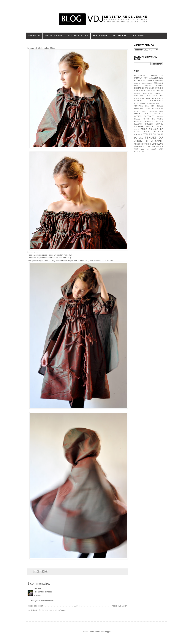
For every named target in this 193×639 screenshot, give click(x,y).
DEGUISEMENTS (155, 98)
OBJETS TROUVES (153, 114)
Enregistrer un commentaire (42, 601)
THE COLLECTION (141, 144)
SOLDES (149, 124)
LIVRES (137, 111)
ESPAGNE (138, 101)
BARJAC (137, 83)
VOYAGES (139, 151)
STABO (136, 129)
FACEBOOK (119, 35)
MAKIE (144, 111)
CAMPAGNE (147, 93)
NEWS (137, 113)
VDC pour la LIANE (145, 149)
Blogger (107, 632)
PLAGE (137, 119)
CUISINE (138, 98)
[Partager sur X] (40, 571)
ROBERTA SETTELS (154, 121)
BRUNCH (159, 88)
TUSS (148, 146)
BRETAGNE (139, 88)
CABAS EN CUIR (141, 91)
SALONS (138, 124)
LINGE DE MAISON (153, 108)
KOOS (149, 103)
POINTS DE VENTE (153, 119)
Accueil (77, 606)
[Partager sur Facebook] (43, 571)
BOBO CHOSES (142, 86)
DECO (145, 98)
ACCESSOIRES (140, 75)
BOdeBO (159, 86)
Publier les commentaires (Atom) (52, 610)
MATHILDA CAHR (156, 111)
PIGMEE (160, 116)
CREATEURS (157, 96)
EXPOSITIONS (140, 103)
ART (145, 78)
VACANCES (157, 146)
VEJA (161, 149)
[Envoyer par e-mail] (34, 571)
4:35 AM (37, 595)
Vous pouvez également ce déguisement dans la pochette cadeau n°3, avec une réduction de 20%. (70, 260)
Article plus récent (35, 606)
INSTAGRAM (139, 35)
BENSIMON (158, 83)
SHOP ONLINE (53, 35)
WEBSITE (34, 35)
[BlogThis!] (37, 571)
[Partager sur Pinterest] (46, 571)
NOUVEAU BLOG (78, 35)
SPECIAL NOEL (154, 126)
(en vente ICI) (66, 255)
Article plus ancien (119, 606)
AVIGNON (159, 80)
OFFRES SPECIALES (144, 116)
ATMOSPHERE (147, 80)
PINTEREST (100, 35)
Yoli (35, 588)
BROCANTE (149, 88)
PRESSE (138, 121)
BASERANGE (147, 83)
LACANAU (156, 103)
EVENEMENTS (156, 101)
